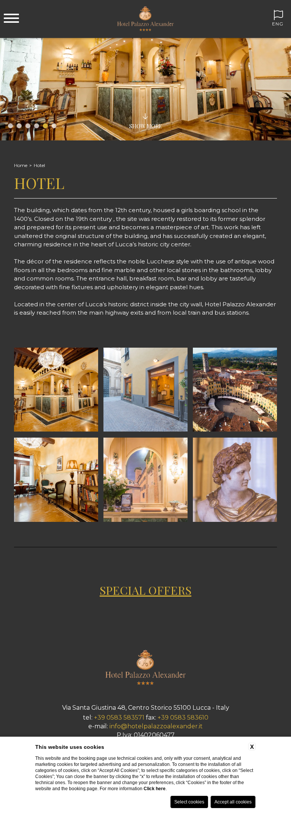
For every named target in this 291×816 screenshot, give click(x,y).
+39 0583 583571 (119, 717)
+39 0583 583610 (183, 717)
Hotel (39, 165)
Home (20, 165)
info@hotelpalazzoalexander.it (156, 726)
